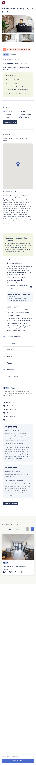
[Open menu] (32, 3)
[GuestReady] (3, 2)
